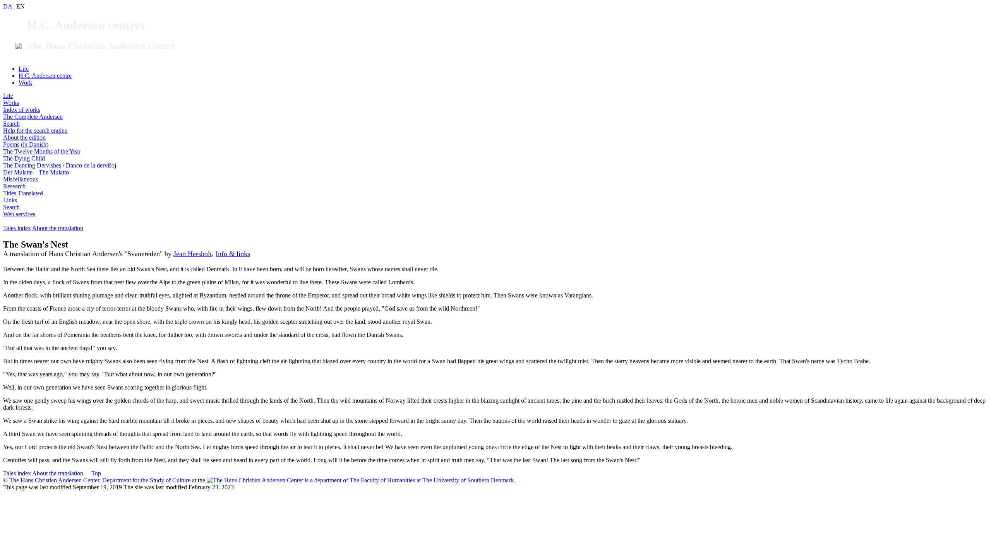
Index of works (21, 109)
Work (25, 82)
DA (7, 6)
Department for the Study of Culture (146, 480)
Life (24, 68)
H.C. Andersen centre (45, 75)
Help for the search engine (35, 130)
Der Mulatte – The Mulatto (36, 172)
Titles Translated (23, 193)
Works (11, 102)
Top (95, 473)
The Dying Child (24, 158)
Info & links (233, 254)
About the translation (57, 228)
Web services (19, 214)
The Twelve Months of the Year (42, 151)
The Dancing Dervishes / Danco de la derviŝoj (59, 165)
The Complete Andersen (33, 116)
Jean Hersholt (192, 254)
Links (10, 200)
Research (14, 186)
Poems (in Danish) (25, 144)
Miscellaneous (20, 179)
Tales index (17, 228)
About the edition (24, 137)
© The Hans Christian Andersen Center (51, 480)
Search (11, 123)
